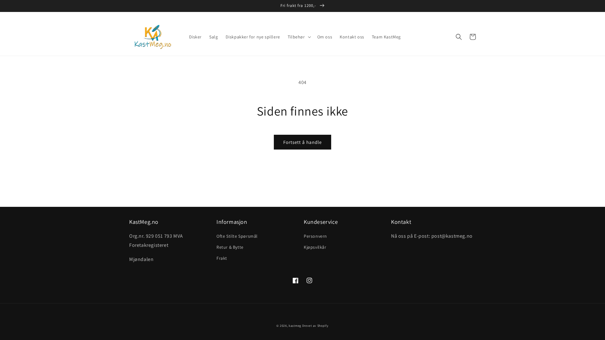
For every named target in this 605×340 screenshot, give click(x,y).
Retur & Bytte (230, 247)
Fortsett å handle (302, 142)
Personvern (315, 236)
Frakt (221, 258)
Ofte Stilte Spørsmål (237, 236)
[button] (299, 36)
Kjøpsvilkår (315, 247)
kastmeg (295, 326)
